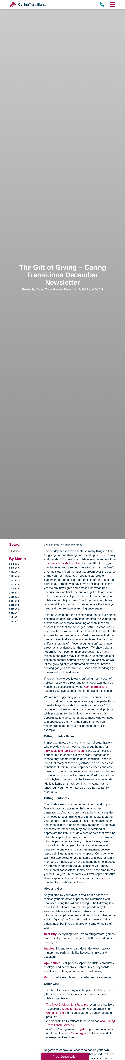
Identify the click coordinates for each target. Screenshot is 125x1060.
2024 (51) (14, 572)
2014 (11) (14, 613)
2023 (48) (14, 576)
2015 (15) (14, 609)
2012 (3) (13, 621)
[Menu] (112, 4)
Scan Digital (79, 1033)
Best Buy (50, 934)
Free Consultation (65, 1056)
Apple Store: (53, 963)
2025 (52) (14, 568)
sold (104, 878)
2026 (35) (14, 564)
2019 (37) (14, 592)
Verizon (49, 977)
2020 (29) (14, 588)
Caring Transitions (96, 686)
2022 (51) (14, 580)
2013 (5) (13, 617)
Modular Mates (71, 1008)
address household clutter (63, 563)
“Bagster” (82, 1029)
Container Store (56, 1012)
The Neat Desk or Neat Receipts (67, 1004)
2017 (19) (14, 601)
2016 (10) (14, 605)
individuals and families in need (64, 750)
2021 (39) (14, 584)
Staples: (49, 948)
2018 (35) (14, 596)
